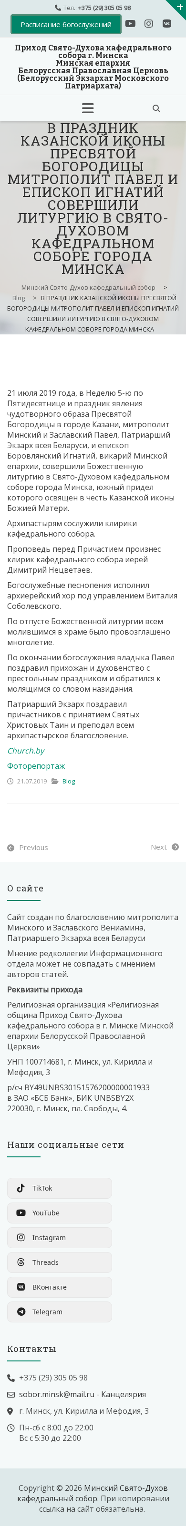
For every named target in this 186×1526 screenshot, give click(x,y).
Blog (68, 781)
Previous (33, 847)
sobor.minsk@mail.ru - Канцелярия (82, 1394)
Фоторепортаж (36, 766)
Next (159, 846)
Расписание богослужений (66, 24)
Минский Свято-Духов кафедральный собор (92, 1493)
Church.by (25, 750)
